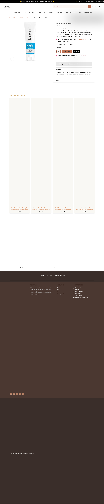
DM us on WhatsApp (84, 39)
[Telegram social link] (65, 80)
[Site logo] (7, 6)
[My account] (94, 6)
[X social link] (62, 80)
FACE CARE (22, 17)
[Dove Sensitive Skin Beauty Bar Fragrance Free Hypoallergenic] (20, 153)
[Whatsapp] (20, 394)
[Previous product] (90, 18)
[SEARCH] (89, 6)
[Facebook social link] (60, 80)
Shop (15, 17)
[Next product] (94, 18)
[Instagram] (11, 394)
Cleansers (29, 17)
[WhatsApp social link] (63, 80)
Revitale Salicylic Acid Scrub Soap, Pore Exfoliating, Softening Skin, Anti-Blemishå (41, 209)
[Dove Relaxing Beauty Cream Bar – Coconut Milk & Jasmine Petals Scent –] (84, 153)
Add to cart (66, 51)
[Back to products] (92, 18)
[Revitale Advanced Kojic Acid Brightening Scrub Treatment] (63, 153)
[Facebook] (17, 394)
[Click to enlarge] (12, 59)
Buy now (76, 51)
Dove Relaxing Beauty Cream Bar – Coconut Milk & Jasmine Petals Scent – (84, 209)
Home (11, 17)
